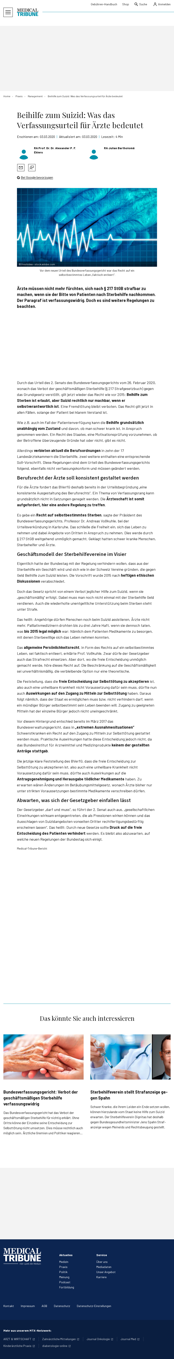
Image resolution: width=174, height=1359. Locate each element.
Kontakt (8, 1306)
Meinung (64, 1277)
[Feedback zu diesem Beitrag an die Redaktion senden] (31, 167)
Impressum (28, 1306)
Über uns (102, 1262)
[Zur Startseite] (27, 12)
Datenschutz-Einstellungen (94, 1306)
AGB (44, 1306)
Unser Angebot (106, 1272)
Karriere (101, 1277)
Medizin (63, 1262)
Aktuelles (66, 1255)
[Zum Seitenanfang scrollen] (166, 1351)
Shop (125, 4)
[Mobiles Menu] (8, 12)
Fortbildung (66, 1287)
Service (101, 1255)
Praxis (63, 1267)
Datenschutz (62, 1306)
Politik (63, 1272)
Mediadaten (103, 1267)
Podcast (64, 1282)
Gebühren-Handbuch (104, 4)
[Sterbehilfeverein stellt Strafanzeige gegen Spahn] (130, 1057)
